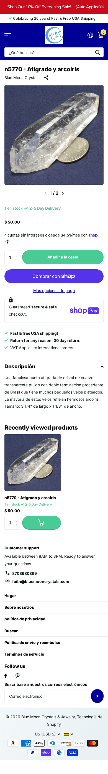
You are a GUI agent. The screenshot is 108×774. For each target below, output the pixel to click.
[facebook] (5, 676)
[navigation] (62, 193)
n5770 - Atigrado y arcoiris (30, 497)
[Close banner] (102, 6)
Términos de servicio (24, 654)
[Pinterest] (18, 675)
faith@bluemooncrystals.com (40, 581)
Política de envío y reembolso (32, 642)
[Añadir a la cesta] (41, 523)
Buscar (11, 630)
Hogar (10, 595)
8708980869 (24, 573)
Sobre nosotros (19, 607)
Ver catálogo (7, 35)
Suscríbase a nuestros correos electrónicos (45, 684)
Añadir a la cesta (62, 257)
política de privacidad (24, 618)
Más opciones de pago (54, 290)
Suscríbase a (97, 696)
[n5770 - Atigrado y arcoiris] (32, 462)
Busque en (97, 52)
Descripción (19, 366)
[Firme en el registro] (90, 35)
